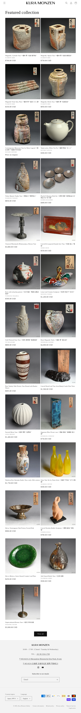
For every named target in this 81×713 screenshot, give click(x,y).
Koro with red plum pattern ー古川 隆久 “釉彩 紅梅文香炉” (22, 293)
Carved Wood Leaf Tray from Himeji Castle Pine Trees (58, 386)
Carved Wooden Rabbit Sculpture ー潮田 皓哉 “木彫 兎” (57, 529)
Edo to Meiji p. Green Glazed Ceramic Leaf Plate (20, 576)
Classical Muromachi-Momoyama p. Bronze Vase (20, 244)
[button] (4, 3)
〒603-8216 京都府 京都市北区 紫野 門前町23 (40, 663)
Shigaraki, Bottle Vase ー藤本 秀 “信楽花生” (55, 102)
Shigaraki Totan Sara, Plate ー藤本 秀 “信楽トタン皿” (22, 102)
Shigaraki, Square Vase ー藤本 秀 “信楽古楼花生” (56, 55)
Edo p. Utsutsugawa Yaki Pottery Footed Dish (19, 528)
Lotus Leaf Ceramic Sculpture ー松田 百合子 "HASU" (57, 292)
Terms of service (71, 706)
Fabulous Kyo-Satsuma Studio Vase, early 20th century (22, 480)
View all (40, 634)
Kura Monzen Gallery (24, 706)
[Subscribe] (57, 679)
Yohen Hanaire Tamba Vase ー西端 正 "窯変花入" (20, 196)
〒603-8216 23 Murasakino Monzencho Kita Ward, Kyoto (40, 659)
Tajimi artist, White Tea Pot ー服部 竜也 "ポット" (56, 148)
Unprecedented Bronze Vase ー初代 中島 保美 (19, 622)
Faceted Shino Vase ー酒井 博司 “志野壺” (18, 432)
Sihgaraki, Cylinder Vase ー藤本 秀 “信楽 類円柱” (21, 55)
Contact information (38, 706)
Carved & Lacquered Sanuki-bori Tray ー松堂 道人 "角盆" (58, 245)
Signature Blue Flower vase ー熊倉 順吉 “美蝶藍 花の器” (58, 433)
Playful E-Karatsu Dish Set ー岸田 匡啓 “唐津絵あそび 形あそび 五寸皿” (58, 197)
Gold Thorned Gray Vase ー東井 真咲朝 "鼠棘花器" (21, 340)
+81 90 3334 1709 (43, 654)
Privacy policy (60, 706)
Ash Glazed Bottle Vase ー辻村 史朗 (52, 576)
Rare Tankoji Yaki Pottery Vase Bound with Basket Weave (21, 387)
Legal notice (72, 708)
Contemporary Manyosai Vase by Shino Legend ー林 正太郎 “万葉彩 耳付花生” (21, 149)
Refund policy (50, 706)
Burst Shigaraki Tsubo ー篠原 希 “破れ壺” (54, 340)
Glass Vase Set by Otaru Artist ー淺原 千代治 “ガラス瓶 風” (58, 481)
